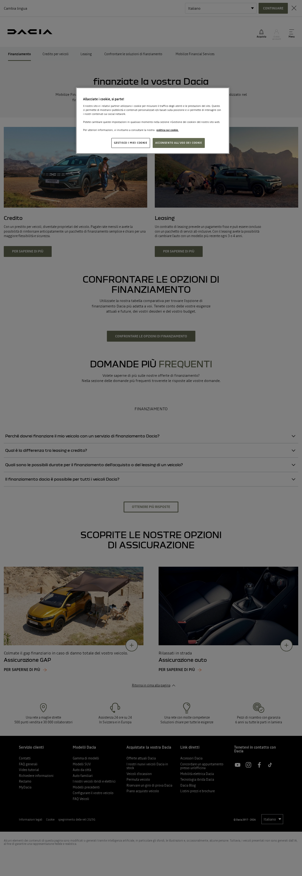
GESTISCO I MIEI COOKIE (130, 143)
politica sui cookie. (167, 130)
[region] (152, 121)
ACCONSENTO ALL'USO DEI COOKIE (178, 143)
